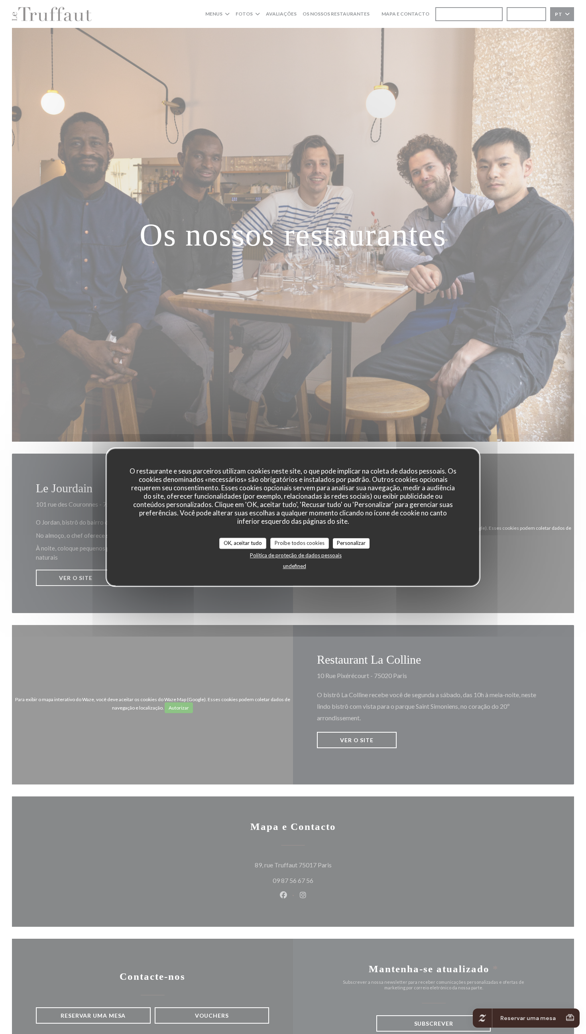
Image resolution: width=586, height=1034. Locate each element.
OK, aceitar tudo (243, 543)
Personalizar (351, 543)
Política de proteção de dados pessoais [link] (296, 555)
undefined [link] (294, 566)
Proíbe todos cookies (299, 543)
